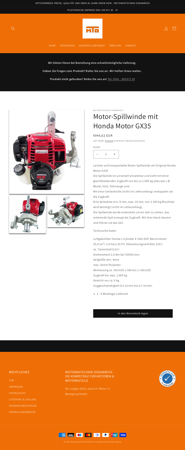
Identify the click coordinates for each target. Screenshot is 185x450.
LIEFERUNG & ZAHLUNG (22, 399)
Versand (109, 140)
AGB (11, 380)
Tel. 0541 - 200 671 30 (121, 79)
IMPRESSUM (16, 386)
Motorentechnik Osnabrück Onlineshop (87, 442)
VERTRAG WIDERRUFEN (22, 412)
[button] (13, 29)
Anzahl (96, 147)
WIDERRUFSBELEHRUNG (23, 405)
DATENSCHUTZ (17, 393)
